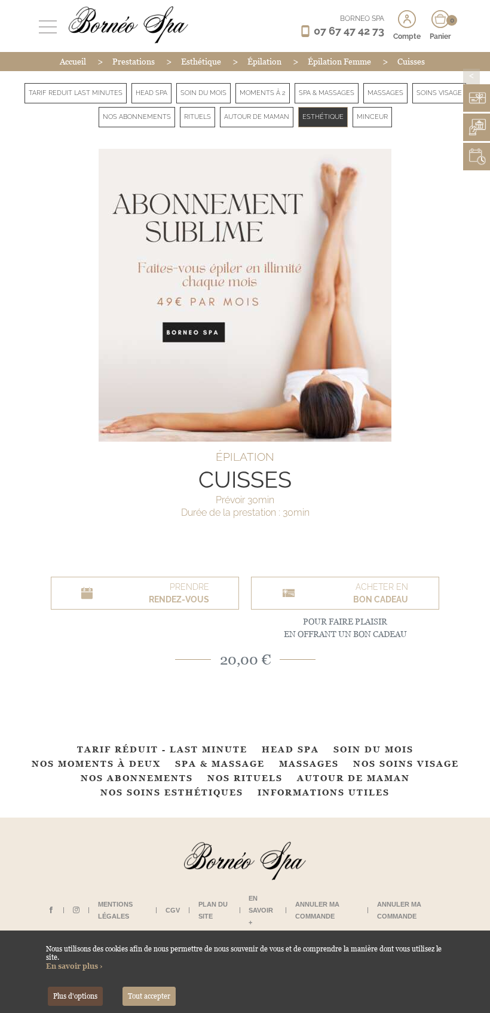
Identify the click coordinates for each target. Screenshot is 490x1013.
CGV (173, 910)
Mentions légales (115, 910)
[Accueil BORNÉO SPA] (125, 24)
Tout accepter (149, 996)
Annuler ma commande (317, 910)
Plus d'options (75, 996)
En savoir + (261, 910)
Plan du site (213, 910)
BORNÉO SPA (362, 18)
